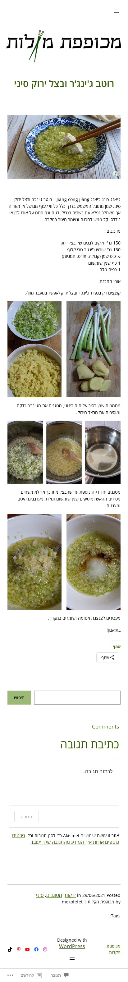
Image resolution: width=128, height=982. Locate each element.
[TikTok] (9, 949)
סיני (40, 895)
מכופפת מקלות (114, 949)
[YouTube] (27, 949)
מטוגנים (54, 895)
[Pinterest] (18, 949)
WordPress (72, 946)
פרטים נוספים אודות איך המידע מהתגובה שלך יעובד (65, 839)
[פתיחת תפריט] (117, 11)
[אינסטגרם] (45, 949)
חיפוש (19, 698)
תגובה (26, 816)
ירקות (70, 895)
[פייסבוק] (36, 949)
